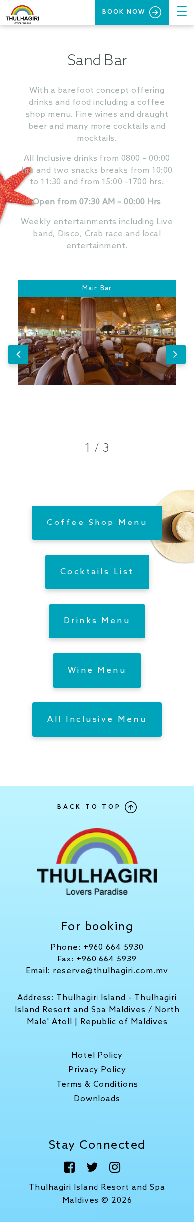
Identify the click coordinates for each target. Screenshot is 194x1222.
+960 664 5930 (113, 947)
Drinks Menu (97, 621)
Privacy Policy (97, 1070)
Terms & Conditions (97, 1084)
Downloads (97, 1099)
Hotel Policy (97, 1055)
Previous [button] (18, 354)
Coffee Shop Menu (97, 522)
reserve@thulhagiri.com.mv (110, 971)
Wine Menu (97, 670)
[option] (97, 354)
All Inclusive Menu (97, 719)
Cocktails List (97, 572)
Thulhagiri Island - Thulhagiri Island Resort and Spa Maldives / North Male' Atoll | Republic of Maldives (97, 1010)
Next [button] (176, 354)
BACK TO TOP (91, 807)
